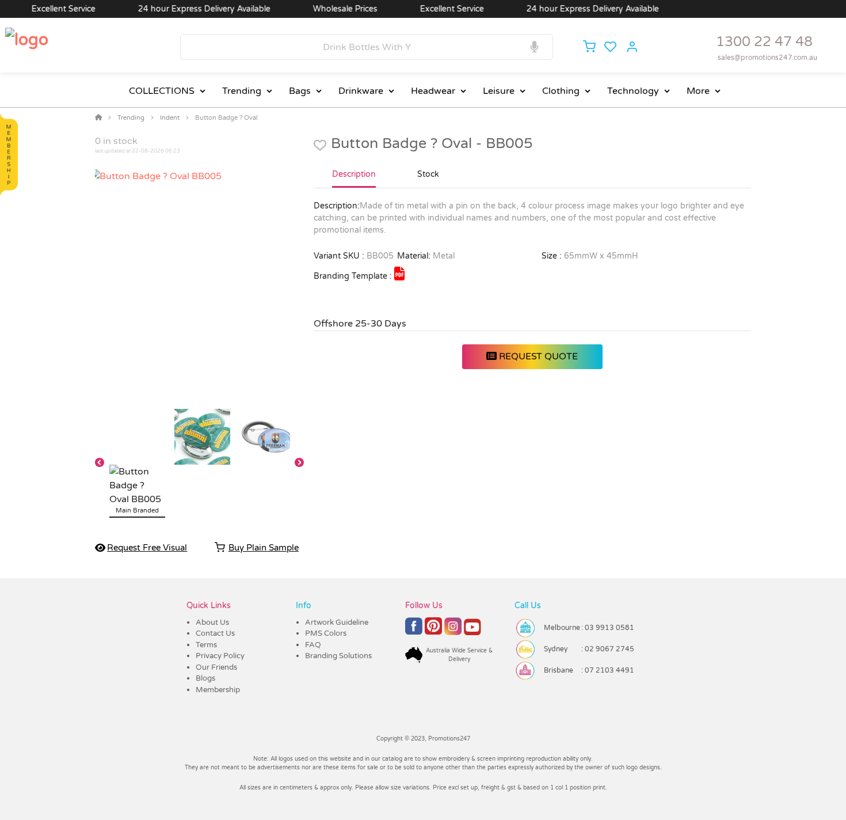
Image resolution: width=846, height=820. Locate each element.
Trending (241, 91)
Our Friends (216, 667)
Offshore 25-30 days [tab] (360, 323)
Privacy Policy (220, 655)
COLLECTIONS (162, 91)
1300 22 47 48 (764, 41)
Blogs (205, 678)
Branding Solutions (338, 655)
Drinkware (360, 91)
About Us (212, 622)
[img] (399, 273)
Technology (633, 91)
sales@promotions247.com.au (767, 58)
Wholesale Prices (332, 9)
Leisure (499, 91)
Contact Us (215, 633)
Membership (218, 689)
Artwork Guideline (336, 622)
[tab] (354, 179)
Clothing (561, 91)
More (698, 91)
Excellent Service (51, 9)
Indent (170, 118)
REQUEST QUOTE (537, 356)
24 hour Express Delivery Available (191, 9)
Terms (206, 645)
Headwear (433, 91)
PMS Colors (325, 633)
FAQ (313, 645)
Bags (300, 91)
